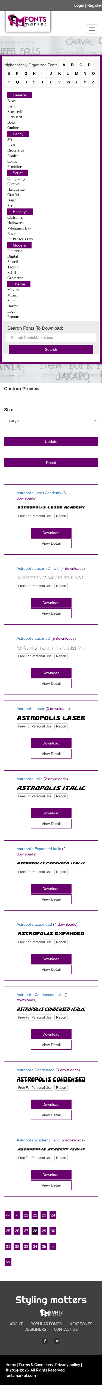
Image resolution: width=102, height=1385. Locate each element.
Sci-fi (11, 273)
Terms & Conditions (35, 1365)
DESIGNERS (35, 1329)
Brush (11, 200)
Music (12, 295)
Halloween (15, 223)
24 (53, 1215)
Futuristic (14, 251)
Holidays (20, 212)
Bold (11, 122)
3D (9, 140)
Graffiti (13, 195)
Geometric (15, 278)
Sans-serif (15, 112)
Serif (11, 106)
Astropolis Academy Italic (38, 1140)
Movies (12, 290)
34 (35, 1246)
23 (44, 1215)
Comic (12, 161)
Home (10, 1365)
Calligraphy (16, 179)
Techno (12, 267)
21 (26, 1215)
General (20, 95)
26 (17, 1231)
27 (26, 1231)
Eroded (12, 156)
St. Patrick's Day (20, 239)
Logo (11, 311)
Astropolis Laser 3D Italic (38, 568)
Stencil (12, 262)
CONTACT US (66, 1329)
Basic (11, 101)
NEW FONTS (80, 1324)
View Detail (51, 543)
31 (8, 1246)
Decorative (15, 151)
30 (53, 1231)
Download (51, 533)
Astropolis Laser (30, 708)
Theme (19, 284)
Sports (12, 301)
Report (61, 516)
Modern (19, 245)
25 (8, 1231)
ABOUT (16, 1324)
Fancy (18, 134)
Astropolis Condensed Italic (40, 994)
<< (8, 1215)
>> (8, 1262)
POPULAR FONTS (46, 1324)
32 (17, 1246)
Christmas (15, 217)
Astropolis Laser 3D (33, 638)
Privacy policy (67, 1365)
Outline (13, 128)
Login (79, 5)
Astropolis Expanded (34, 924)
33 (26, 1246)
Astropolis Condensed (35, 1070)
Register (94, 5)
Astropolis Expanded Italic (39, 849)
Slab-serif (14, 117)
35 (44, 1246)
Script (18, 173)
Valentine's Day (19, 228)
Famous (13, 317)
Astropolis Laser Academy (39, 493)
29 (44, 1231)
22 (35, 1215)
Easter (12, 234)
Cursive (13, 184)
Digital (12, 256)
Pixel (11, 145)
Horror (12, 306)
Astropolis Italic (29, 779)
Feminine (14, 167)
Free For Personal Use (35, 516)
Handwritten (16, 189)
